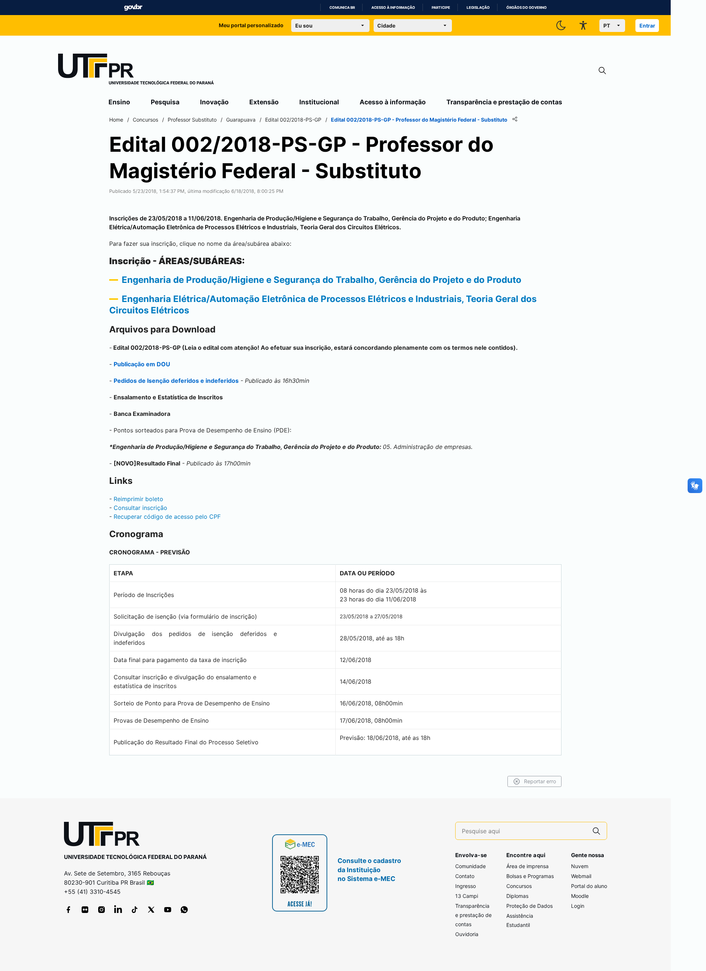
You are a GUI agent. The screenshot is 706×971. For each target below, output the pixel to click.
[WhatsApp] (184, 909)
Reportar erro (540, 781)
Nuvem (579, 866)
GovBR (133, 7)
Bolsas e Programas (530, 876)
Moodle (580, 896)
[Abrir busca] (602, 71)
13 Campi (466, 896)
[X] (151, 909)
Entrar (647, 25)
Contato (464, 876)
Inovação (214, 102)
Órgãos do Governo (526, 8)
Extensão (264, 102)
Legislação (478, 8)
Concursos (519, 886)
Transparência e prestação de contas (504, 102)
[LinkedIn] (118, 909)
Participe (441, 8)
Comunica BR (342, 8)
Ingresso (465, 886)
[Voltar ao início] (104, 835)
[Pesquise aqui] (596, 830)
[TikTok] (134, 909)
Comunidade (470, 866)
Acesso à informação (393, 8)
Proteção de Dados (529, 906)
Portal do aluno (589, 886)
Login (577, 906)
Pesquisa (165, 102)
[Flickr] (85, 909)
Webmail (581, 876)
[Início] (136, 70)
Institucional (319, 102)
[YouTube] (167, 909)
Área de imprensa (527, 866)
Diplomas (517, 896)
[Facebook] (68, 909)
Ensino (119, 102)
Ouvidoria (466, 934)
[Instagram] (101, 909)
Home (116, 119)
